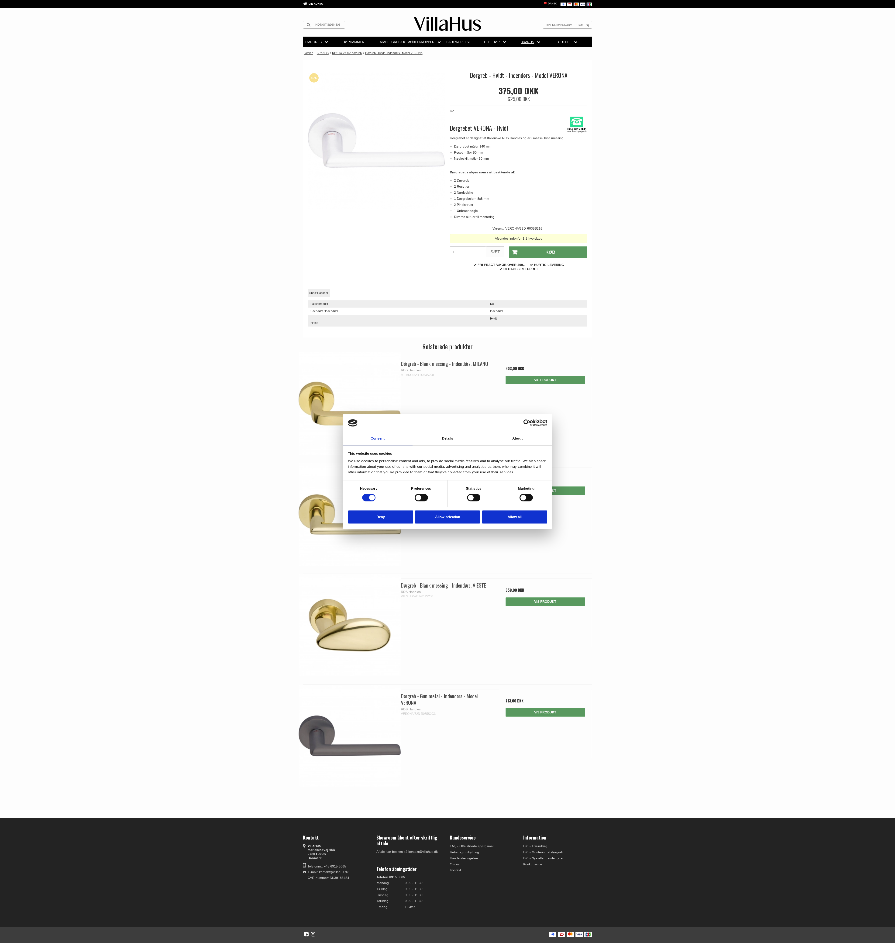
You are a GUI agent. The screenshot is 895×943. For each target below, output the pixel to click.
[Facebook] (306, 934)
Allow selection (447, 517)
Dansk (552, 3)
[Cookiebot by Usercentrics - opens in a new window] (526, 423)
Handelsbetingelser (464, 858)
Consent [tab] (378, 438)
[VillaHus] (447, 24)
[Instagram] (313, 934)
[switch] (421, 497)
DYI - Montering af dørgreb (543, 852)
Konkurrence (532, 864)
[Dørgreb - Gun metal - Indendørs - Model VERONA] (350, 736)
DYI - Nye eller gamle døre (543, 858)
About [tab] (517, 438)
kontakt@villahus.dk (333, 872)
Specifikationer (318, 293)
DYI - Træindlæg (535, 846)
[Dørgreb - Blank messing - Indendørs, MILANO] (350, 403)
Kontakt (455, 870)
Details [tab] (447, 438)
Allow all (515, 517)
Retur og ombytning (464, 852)
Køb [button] (550, 252)
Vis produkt (545, 380)
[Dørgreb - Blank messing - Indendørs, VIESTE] (350, 625)
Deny (380, 517)
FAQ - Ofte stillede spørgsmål (471, 846)
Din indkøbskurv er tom (564, 25)
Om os (455, 864)
